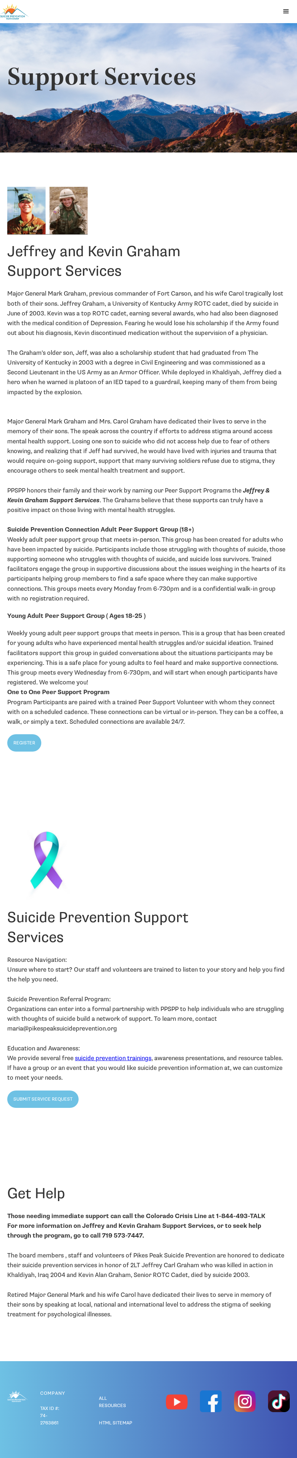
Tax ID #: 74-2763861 (49, 1416)
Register (24, 743)
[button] (286, 11)
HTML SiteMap (115, 1423)
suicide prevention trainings (113, 1058)
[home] (14, 11)
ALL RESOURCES (112, 1401)
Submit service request (42, 1099)
